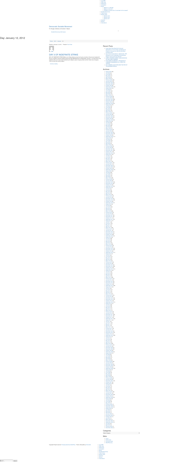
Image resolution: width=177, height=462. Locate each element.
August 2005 (108, 408)
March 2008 (108, 376)
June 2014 (108, 273)
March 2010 (108, 343)
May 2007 (108, 387)
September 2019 (109, 186)
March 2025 (108, 95)
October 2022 (109, 135)
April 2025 (108, 93)
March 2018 (108, 211)
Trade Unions (104, 13)
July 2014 (108, 271)
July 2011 (108, 321)
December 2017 (109, 215)
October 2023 (109, 118)
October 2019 (109, 184)
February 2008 (109, 378)
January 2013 (109, 296)
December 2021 (109, 149)
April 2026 (108, 77)
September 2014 (109, 269)
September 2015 (109, 252)
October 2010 (109, 333)
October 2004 (109, 416)
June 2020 (108, 173)
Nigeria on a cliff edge (108, 7)
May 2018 (108, 208)
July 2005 (108, 409)
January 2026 (109, 81)
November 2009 (109, 349)
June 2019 (108, 190)
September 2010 (109, 335)
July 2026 (108, 73)
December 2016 (109, 231)
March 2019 (108, 194)
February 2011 (109, 328)
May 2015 (108, 258)
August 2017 (108, 220)
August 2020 (108, 171)
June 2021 (108, 157)
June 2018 (108, 207)
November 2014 (109, 266)
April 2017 (108, 226)
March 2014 (108, 277)
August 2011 (108, 320)
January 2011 (109, 329)
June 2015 (108, 256)
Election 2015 (107, 17)
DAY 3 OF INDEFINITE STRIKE (63, 54)
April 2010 (108, 342)
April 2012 (108, 309)
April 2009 (108, 358)
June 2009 (108, 356)
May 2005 (108, 411)
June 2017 (108, 223)
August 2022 (108, 137)
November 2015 (109, 249)
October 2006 (109, 396)
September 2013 (109, 285)
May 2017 (108, 224)
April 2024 (108, 110)
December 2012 (109, 298)
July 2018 (108, 205)
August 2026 (108, 71)
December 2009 (109, 347)
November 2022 (109, 133)
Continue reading (54, 63)
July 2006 (108, 400)
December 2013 (109, 281)
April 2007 (108, 389)
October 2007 (109, 382)
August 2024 (108, 104)
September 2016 (109, 235)
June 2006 (108, 401)
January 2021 (109, 164)
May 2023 (108, 125)
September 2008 (109, 368)
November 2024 (109, 100)
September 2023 (109, 120)
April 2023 (108, 126)
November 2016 (109, 233)
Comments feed (109, 441)
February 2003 (109, 426)
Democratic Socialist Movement (60, 26)
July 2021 (108, 155)
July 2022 (108, 139)
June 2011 (108, 322)
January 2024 (109, 114)
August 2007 (108, 383)
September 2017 (109, 219)
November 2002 (109, 427)
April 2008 (108, 375)
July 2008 (108, 371)
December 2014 (109, 264)
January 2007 (109, 393)
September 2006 (109, 397)
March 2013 (108, 293)
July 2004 (108, 418)
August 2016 (108, 237)
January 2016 (109, 247)
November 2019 (109, 183)
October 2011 (109, 317)
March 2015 (108, 260)
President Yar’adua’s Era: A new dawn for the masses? (116, 10)
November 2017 (109, 216)
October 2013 (109, 284)
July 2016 (108, 238)
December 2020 (109, 165)
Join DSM (103, 0)
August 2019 (108, 187)
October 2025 (109, 85)
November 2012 (109, 299)
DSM (52, 51)
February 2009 (109, 361)
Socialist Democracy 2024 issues (58, 32)
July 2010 (108, 338)
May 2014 (108, 274)
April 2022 (108, 143)
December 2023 (109, 115)
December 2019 (109, 182)
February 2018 (109, 212)
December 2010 (109, 331)
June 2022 (108, 140)
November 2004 (109, 415)
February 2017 (109, 229)
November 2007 (109, 380)
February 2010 (109, 345)
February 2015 (109, 262)
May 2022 (108, 142)
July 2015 (108, 255)
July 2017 (108, 222)
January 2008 (109, 379)
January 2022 (109, 147)
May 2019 (108, 191)
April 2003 (108, 425)
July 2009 (108, 354)
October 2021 (109, 151)
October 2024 (109, 102)
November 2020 (109, 166)
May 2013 (108, 291)
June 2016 (108, 240)
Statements (103, 3)
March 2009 (108, 360)
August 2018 (108, 204)
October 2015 (109, 251)
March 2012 (108, 310)
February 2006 (109, 404)
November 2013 (109, 282)
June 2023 (108, 124)
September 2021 (109, 153)
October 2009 (109, 350)
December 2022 (109, 132)
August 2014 (108, 270)
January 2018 (109, 213)
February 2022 (109, 146)
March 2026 (108, 78)
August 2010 (108, 336)
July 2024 (108, 106)
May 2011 (108, 324)
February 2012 (109, 311)
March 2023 (108, 128)
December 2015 (109, 248)
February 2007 (109, 391)
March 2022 (108, 144)
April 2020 (108, 176)
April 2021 (108, 160)
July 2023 (108, 122)
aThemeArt (88, 444)
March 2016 (108, 244)
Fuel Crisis (69, 44)
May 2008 (108, 373)
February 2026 (109, 80)
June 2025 (108, 91)
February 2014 (109, 278)
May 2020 (108, 175)
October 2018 (109, 201)
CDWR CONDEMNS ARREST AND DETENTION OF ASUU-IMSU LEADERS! (116, 58)
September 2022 (109, 136)
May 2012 (108, 307)
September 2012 (109, 302)
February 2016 (109, 245)
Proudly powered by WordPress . (69, 444)
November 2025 (109, 84)
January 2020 (109, 180)
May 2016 (108, 241)
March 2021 (108, 161)
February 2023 (109, 129)
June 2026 (108, 74)
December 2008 (109, 364)
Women (103, 21)
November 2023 (109, 117)
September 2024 (109, 103)
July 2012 (108, 304)
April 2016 (108, 242)
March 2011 (108, 327)
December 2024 (109, 99)
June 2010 (108, 339)
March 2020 (108, 178)
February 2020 (109, 179)
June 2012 (108, 306)
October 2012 (109, 300)
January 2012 (109, 313)
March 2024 (108, 111)
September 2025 (109, 86)
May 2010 (108, 340)
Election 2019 (107, 16)
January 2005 (109, 414)
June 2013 (108, 289)
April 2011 (108, 325)
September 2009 (109, 351)
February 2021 (109, 162)
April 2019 (108, 193)
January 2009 (109, 362)
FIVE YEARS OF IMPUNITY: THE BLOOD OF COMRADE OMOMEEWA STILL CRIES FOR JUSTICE (116, 62)
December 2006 (109, 394)
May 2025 (108, 92)
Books (102, 6)
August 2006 (108, 398)
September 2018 (109, 202)
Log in (107, 438)
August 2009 (108, 353)
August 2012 (108, 303)
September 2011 (109, 318)
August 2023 (108, 121)
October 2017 (109, 218)
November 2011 (109, 316)
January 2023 (109, 131)
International (104, 22)
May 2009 (108, 357)
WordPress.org (109, 442)
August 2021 (108, 154)
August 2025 (108, 88)
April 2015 (108, 259)
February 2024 (109, 113)
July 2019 (108, 189)
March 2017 (108, 227)
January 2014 (109, 280)
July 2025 (108, 89)
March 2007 (108, 390)
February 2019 (109, 195)
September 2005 (109, 407)
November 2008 (109, 365)
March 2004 (108, 419)
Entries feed (108, 440)
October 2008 (109, 367)
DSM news (103, 2)
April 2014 (108, 276)
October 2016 (109, 234)
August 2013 (108, 287)
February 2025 (109, 96)
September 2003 (109, 422)
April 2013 (108, 292)
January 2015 (109, 263)
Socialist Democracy (105, 11)
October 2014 (109, 267)
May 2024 (108, 109)
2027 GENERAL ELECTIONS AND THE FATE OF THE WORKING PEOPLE (116, 65)
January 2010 (109, 346)
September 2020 (109, 169)
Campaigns (103, 5)
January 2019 (109, 197)
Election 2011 (107, 18)
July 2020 (108, 172)
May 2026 (108, 75)
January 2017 (109, 230)
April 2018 (108, 209)
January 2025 (109, 97)
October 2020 (109, 168)
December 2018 (109, 198)
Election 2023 (104, 14)
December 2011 (109, 314)
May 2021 (108, 158)
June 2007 (108, 386)
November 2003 (109, 420)
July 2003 (108, 423)
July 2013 (108, 288)
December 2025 (109, 82)
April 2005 (108, 412)
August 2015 (108, 253)
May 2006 (108, 402)
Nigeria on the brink (108, 9)
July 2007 (108, 385)
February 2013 (109, 295)
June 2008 (108, 372)
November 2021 (109, 150)
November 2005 (109, 405)
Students (103, 20)
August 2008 (108, 369)
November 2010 (109, 332)
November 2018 (109, 200)
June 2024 (108, 107)
